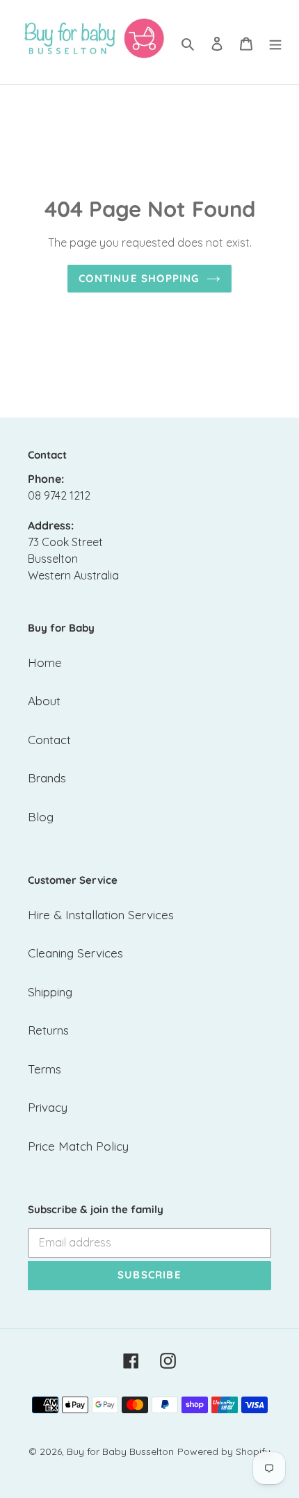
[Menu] (275, 42)
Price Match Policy (78, 1146)
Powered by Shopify (223, 1451)
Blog (41, 816)
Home (45, 662)
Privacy (47, 1107)
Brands (47, 778)
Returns (48, 1030)
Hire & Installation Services (101, 914)
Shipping (50, 992)
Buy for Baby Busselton (120, 1451)
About (44, 700)
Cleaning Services (75, 953)
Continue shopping (139, 278)
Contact (49, 739)
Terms (44, 1069)
